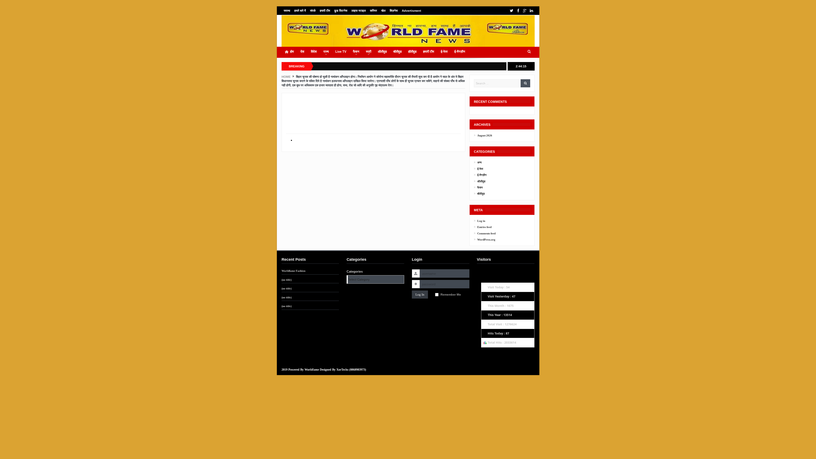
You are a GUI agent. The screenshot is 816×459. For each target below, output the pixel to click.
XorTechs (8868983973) (351, 369)
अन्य (479, 162)
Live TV (340, 51)
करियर (373, 10)
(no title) (287, 279)
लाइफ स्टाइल (358, 10)
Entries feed (484, 227)
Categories (355, 271)
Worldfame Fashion (293, 270)
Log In (419, 294)
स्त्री (368, 51)
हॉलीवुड (412, 51)
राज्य (326, 51)
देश (302, 51)
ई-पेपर (444, 51)
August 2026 (484, 135)
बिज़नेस (394, 10)
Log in (481, 220)
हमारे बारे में (300, 10)
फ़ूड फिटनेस (340, 10)
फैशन (356, 51)
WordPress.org (486, 239)
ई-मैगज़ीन (459, 51)
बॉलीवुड (397, 51)
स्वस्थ (287, 10)
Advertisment (411, 10)
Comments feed (486, 233)
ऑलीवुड (382, 51)
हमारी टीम (325, 10)
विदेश (314, 51)
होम (292, 51)
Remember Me (451, 294)
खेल (383, 10)
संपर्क (313, 10)
